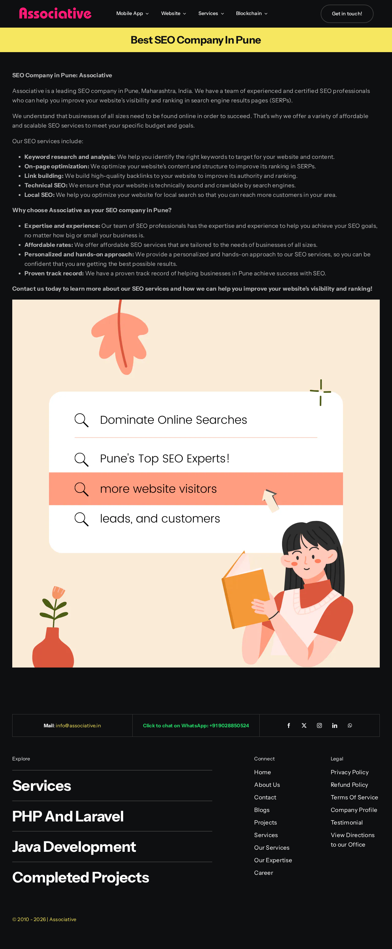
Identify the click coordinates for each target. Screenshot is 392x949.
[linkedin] (335, 725)
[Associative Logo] (55, 9)
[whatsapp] (350, 725)
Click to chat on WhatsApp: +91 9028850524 (196, 725)
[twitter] (304, 725)
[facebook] (289, 725)
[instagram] (320, 725)
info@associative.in (78, 725)
